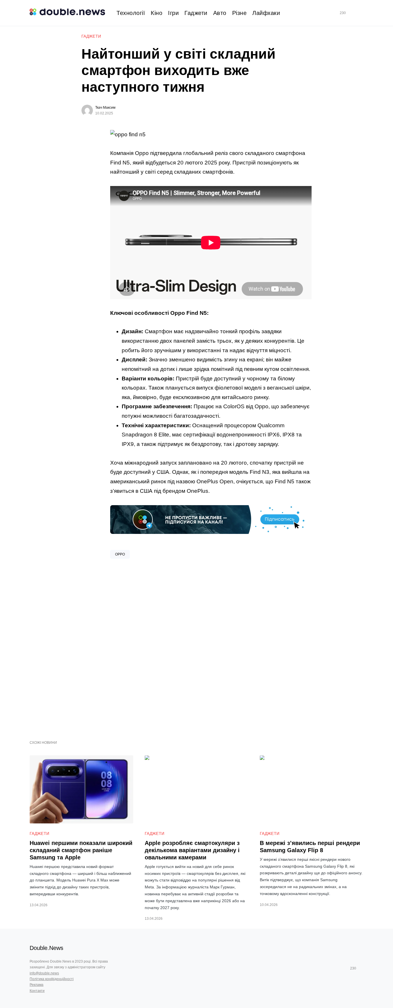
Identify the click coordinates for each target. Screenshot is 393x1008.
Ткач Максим (105, 108)
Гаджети (91, 36)
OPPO (120, 554)
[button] (361, 13)
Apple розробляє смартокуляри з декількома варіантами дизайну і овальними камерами (192, 850)
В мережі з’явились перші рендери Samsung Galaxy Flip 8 (310, 846)
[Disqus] (211, 647)
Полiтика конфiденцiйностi (52, 979)
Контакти (37, 991)
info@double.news (44, 973)
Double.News (46, 948)
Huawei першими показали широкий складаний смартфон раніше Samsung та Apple (81, 850)
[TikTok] (351, 13)
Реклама (36, 985)
